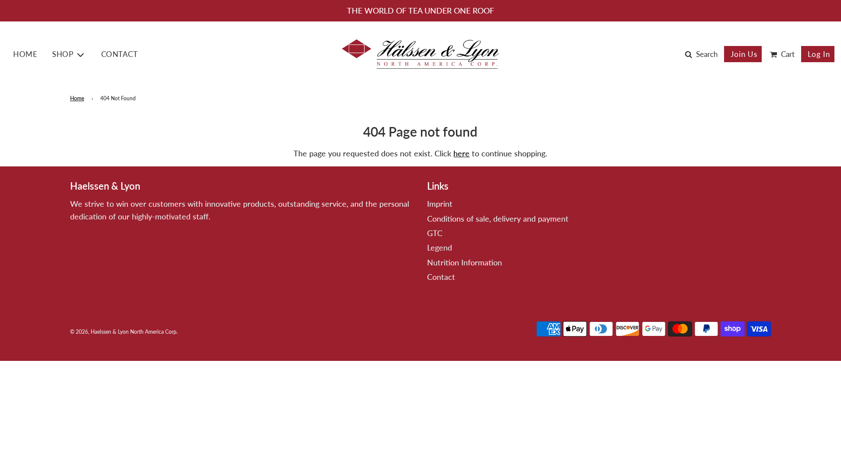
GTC (434, 233)
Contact (119, 54)
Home (25, 54)
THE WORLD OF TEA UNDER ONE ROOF (420, 10)
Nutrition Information (464, 262)
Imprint (439, 203)
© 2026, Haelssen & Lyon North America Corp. (124, 331)
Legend (439, 247)
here (461, 153)
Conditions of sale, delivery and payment (498, 218)
